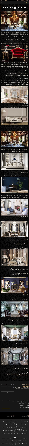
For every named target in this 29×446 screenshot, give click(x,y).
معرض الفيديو (13, 400)
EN (1, 0)
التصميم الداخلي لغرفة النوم (21, 404)
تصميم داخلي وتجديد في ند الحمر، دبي (21, 403)
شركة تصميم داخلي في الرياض (27, 408)
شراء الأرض (28, 405)
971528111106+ (26, 0)
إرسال (7, 392)
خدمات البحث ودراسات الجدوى (27, 403)
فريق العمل (18, 401)
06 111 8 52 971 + (3, 400)
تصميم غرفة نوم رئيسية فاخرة (22, 405)
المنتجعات (23, 400)
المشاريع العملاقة (22, 406)
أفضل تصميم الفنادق (22, 402)
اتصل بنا (18, 402)
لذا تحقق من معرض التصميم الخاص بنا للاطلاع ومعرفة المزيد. (22, 375)
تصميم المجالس (22, 401)
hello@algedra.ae (22, 0)
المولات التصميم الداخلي (27, 406)
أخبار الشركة (13, 401)
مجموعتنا (18, 400)
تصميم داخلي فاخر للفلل (22, 407)
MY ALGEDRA (18, 0)
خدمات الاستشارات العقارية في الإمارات (26, 401)
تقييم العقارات (27, 404)
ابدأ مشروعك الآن (14, 379)
